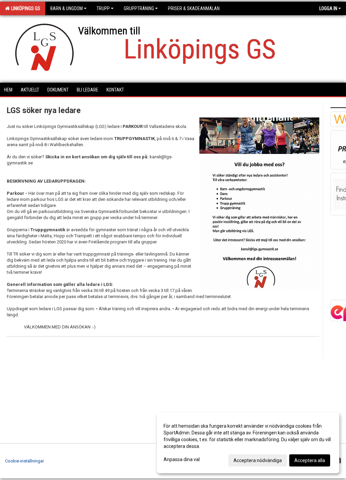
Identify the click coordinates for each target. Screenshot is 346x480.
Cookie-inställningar (24, 460)
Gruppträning (139, 8)
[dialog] (248, 442)
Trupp (103, 8)
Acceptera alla (309, 460)
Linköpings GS (24, 8)
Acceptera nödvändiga (257, 460)
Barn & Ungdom (66, 8)
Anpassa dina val (182, 459)
